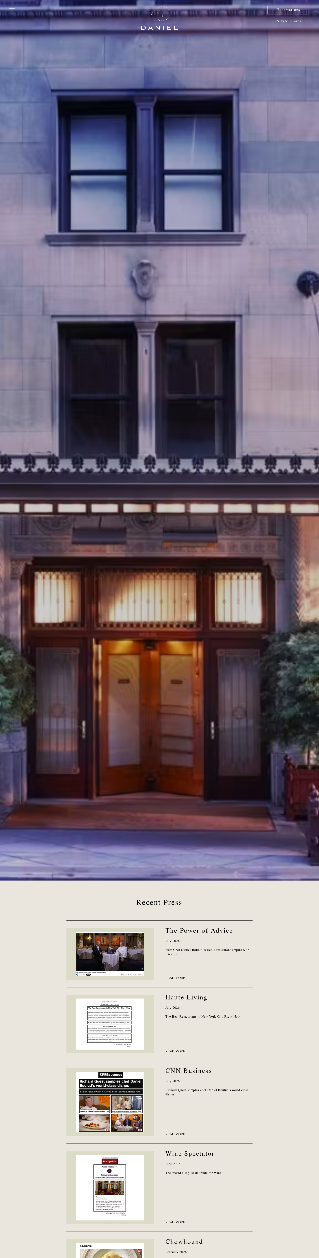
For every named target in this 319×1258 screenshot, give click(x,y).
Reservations (288, 10)
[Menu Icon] (12, 8)
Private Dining (289, 21)
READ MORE (175, 978)
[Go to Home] (159, 18)
